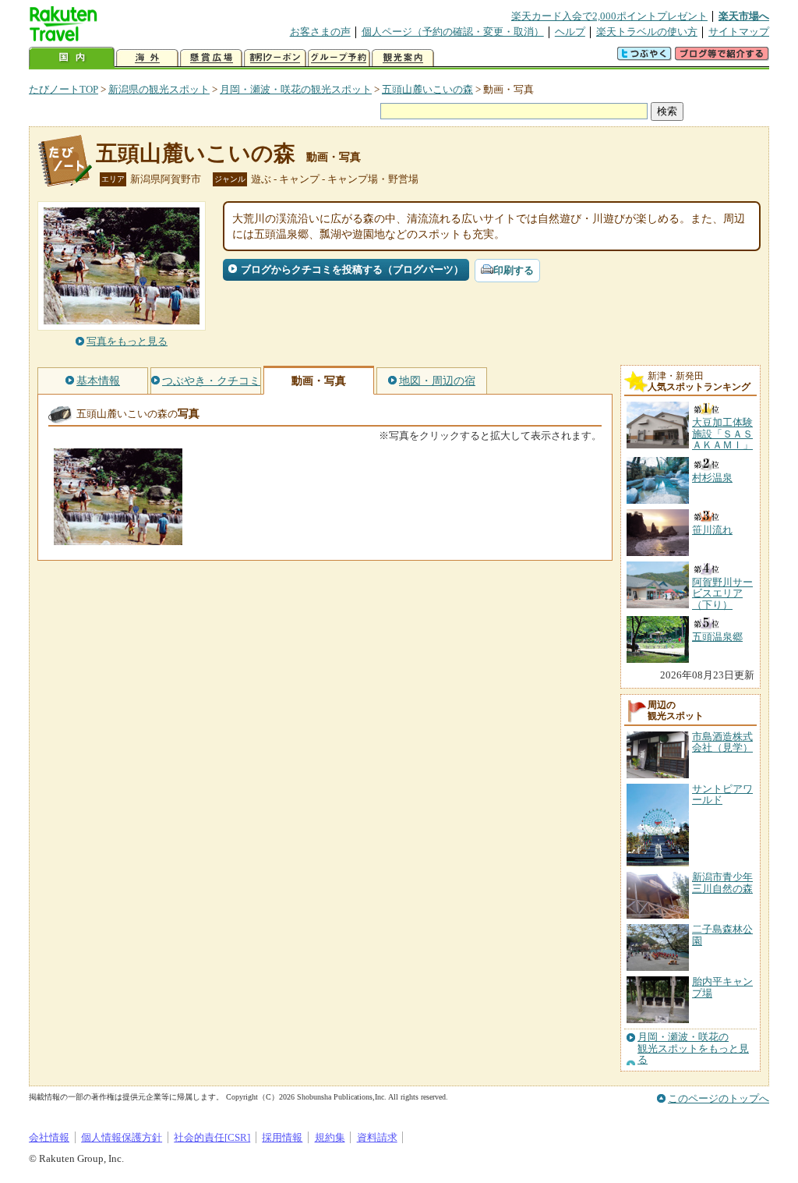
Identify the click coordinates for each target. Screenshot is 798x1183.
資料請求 (377, 1137)
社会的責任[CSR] (212, 1137)
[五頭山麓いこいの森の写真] (118, 537)
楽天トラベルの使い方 (646, 31)
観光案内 (403, 58)
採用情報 (282, 1137)
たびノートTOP (63, 89)
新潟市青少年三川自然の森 (722, 882)
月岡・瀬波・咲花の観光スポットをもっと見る (693, 1048)
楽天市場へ (744, 16)
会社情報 (49, 1137)
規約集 (330, 1137)
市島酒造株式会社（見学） (722, 742)
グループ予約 (339, 58)
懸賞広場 (211, 58)
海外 (147, 58)
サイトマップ (738, 31)
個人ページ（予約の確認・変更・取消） (453, 31)
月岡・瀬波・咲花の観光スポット (296, 89)
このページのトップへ (718, 1098)
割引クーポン (275, 58)
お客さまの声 (320, 31)
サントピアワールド (722, 794)
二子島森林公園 (722, 934)
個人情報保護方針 (121, 1137)
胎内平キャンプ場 (722, 987)
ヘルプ (570, 31)
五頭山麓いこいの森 (427, 89)
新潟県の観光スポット (159, 89)
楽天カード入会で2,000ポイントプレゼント (609, 16)
